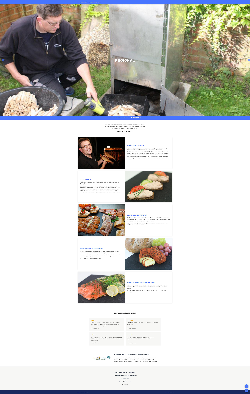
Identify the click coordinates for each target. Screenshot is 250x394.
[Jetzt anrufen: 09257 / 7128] (246, 390)
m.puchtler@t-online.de (125, 381)
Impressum (172, 391)
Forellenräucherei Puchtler (89, 2)
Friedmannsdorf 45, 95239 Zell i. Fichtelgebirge (126, 375)
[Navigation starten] (246, 386)
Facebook (126, 384)
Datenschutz (166, 391)
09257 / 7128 (137, 117)
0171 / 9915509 (125, 379)
